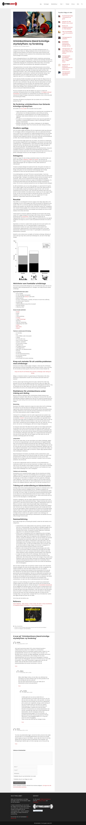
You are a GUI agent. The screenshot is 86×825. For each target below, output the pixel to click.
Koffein (17, 325)
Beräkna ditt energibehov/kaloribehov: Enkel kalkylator (67, 27)
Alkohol (18, 328)
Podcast (67, 4)
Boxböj (17, 311)
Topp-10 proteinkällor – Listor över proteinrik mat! (67, 33)
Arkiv (78, 4)
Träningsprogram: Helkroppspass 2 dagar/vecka (66, 73)
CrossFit (22, 418)
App (41, 4)
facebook (39, 800)
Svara (16, 666)
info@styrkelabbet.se (45, 799)
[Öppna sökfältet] (82, 4)
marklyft (36, 159)
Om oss (73, 4)
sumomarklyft (25, 216)
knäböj (30, 159)
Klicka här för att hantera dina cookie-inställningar (38, 810)
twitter (44, 800)
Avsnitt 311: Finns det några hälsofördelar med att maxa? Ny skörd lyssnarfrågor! (30, 627)
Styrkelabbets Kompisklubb (45, 585)
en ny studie (24, 108)
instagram (35, 802)
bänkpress (25, 159)
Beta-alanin (19, 326)
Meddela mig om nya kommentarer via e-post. (25, 776)
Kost (61, 4)
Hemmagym (46, 4)
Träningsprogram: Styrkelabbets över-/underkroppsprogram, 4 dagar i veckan (67, 58)
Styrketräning (54, 4)
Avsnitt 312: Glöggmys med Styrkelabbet (22, 628)
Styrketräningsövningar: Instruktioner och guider (67, 17)
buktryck (27, 296)
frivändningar (22, 319)
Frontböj (18, 317)
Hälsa (15, 626)
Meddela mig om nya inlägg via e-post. (23, 779)
